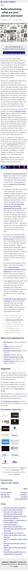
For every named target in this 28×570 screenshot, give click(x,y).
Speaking (5, 562)
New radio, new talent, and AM (13, 511)
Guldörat (6, 348)
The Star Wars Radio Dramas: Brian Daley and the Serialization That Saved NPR (14, 205)
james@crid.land (12, 143)
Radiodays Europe (9, 360)
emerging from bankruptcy (17, 183)
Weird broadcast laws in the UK (13, 532)
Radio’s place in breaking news (13, 526)
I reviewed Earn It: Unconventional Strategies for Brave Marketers (15, 269)
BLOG (2, 5)
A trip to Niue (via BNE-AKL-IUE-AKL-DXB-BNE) (6, 494)
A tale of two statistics (10, 524)
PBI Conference (8, 341)
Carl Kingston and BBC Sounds (13, 513)
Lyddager (6, 345)
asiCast (10, 280)
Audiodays (7, 354)
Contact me (22, 562)
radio (10, 483)
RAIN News (15, 469)
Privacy (15, 566)
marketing (16, 483)
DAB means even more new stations (15, 507)
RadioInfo (22, 467)
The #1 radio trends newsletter (13, 509)
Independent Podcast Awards (12, 350)
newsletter (4, 483)
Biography (13, 562)
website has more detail (10, 400)
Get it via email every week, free (14, 52)
